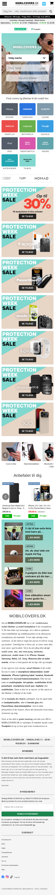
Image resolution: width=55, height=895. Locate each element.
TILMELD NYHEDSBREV (27, 814)
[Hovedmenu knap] (4, 4)
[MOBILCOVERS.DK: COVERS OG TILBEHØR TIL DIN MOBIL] (27, 3)
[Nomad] (39, 178)
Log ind (17, 877)
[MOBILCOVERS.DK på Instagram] (7, 878)
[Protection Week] (27, 48)
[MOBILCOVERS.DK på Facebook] (3, 878)
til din (25, 655)
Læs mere (34, 537)
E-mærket (36, 723)
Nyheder (27, 751)
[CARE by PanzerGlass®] (20, 178)
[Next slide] (50, 455)
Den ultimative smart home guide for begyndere (37, 598)
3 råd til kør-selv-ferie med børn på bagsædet (38, 532)
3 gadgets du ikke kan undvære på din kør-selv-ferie (38, 576)
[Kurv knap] (51, 3)
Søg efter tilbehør (27, 78)
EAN (3, 844)
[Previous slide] (5, 455)
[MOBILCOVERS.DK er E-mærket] (44, 4)
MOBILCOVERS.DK (11, 723)
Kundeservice (6, 839)
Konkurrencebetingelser (10, 865)
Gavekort (5, 857)
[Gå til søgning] (50, 11)
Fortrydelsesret (7, 852)
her (34, 825)
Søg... (4, 869)
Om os (4, 861)
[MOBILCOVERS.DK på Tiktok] (11, 878)
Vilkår (3, 848)
